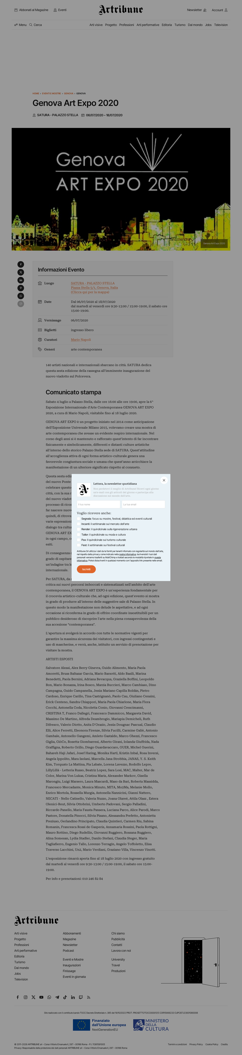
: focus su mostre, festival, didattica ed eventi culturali (116, 518)
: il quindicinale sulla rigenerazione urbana (109, 529)
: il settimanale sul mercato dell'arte (105, 524)
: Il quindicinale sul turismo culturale (103, 539)
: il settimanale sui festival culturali (103, 545)
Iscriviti (86, 569)
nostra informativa (127, 554)
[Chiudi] (164, 480)
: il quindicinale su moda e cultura (103, 534)
